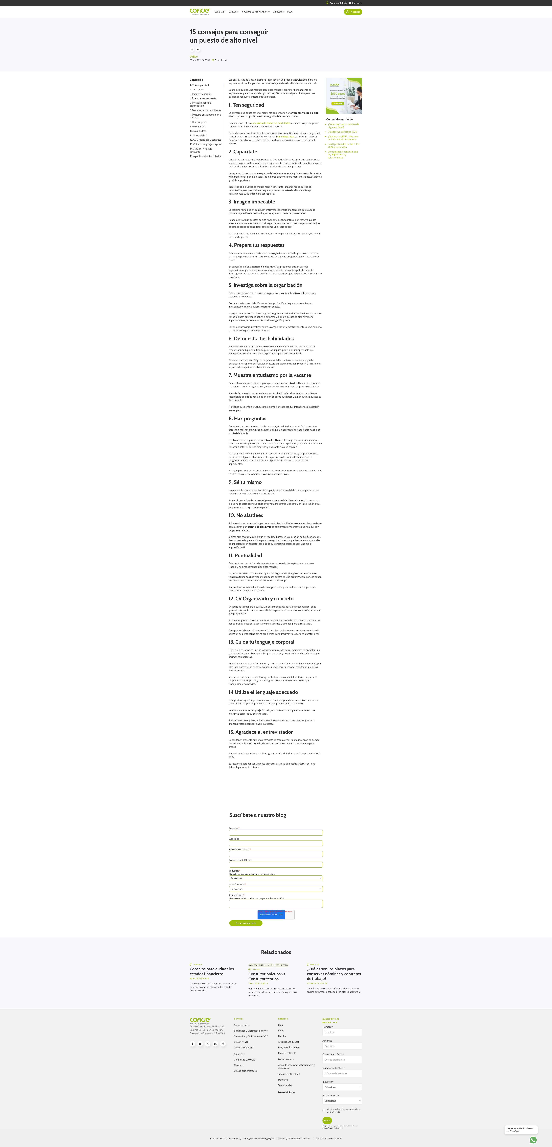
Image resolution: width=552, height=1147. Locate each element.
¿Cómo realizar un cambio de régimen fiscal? (343, 126)
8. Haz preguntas (199, 122)
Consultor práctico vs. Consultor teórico (267, 976)
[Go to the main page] (200, 12)
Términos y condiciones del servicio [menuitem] (293, 1138)
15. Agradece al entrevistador (205, 156)
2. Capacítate (196, 89)
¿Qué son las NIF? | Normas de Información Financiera (343, 138)
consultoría (282, 965)
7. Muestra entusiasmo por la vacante (205, 116)
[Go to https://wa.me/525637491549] (533, 1140)
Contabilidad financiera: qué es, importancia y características (343, 154)
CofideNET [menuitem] (239, 1054)
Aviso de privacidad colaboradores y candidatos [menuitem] (296, 1067)
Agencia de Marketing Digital (260, 1138)
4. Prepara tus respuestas (203, 98)
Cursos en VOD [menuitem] (241, 1042)
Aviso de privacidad (335, 1128)
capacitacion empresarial (261, 965)
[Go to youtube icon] (200, 1044)
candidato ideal (285, 136)
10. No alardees (198, 131)
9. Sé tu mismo (197, 126)
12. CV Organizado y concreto (205, 139)
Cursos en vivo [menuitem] (241, 1025)
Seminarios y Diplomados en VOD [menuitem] (251, 1036)
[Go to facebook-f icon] (192, 1044)
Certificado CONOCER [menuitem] (245, 1059)
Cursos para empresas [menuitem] (245, 1071)
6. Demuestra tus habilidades (205, 110)
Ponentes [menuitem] (283, 1079)
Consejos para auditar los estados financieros (212, 971)
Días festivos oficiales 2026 (342, 131)
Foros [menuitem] (281, 1030)
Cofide (194, 56)
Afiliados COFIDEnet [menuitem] (288, 1042)
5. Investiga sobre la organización (200, 104)
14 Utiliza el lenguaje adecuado (201, 150)
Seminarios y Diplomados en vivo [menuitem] (251, 1030)
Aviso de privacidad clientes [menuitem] (329, 1138)
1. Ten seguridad (199, 85)
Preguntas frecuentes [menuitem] (289, 1047)
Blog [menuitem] (290, 11)
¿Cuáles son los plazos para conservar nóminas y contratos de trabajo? (334, 973)
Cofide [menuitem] (220, 11)
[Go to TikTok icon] (223, 1044)
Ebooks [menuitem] (282, 1036)
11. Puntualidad (198, 135)
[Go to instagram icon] (207, 1044)
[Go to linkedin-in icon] (215, 1044)
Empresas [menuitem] (277, 11)
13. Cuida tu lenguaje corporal (206, 144)
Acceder (355, 11)
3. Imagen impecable (201, 94)
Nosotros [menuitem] (239, 1065)
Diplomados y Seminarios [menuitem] (254, 11)
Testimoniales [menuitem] (285, 1085)
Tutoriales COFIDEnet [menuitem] (289, 1074)
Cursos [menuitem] (232, 11)
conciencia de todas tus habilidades (270, 123)
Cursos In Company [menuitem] (244, 1047)
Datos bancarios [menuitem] (286, 1059)
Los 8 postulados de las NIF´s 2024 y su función (343, 145)
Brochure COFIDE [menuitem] (287, 1053)
